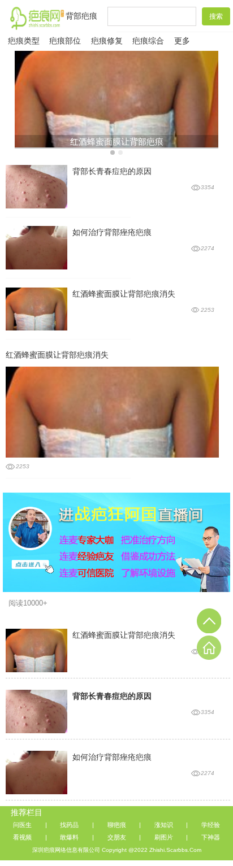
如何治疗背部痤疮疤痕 (112, 232)
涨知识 (163, 824)
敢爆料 (69, 837)
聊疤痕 (116, 824)
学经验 (210, 824)
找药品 (69, 824)
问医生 (22, 824)
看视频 (22, 837)
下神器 (210, 837)
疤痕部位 (65, 41)
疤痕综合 (148, 41)
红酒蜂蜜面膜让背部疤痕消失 (123, 294)
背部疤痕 (81, 16)
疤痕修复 (107, 41)
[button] (112, 152)
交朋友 (116, 837)
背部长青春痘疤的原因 (112, 171)
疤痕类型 (24, 41)
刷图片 (163, 837)
